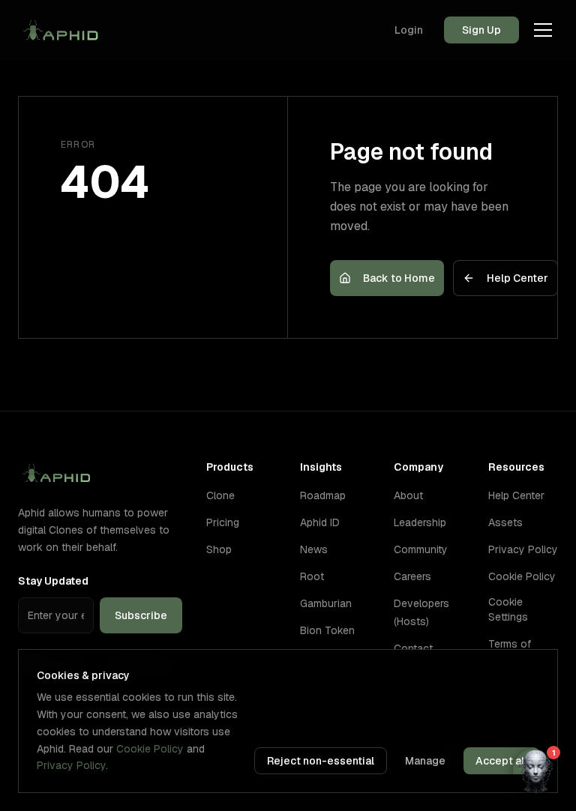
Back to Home (399, 278)
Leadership (420, 522)
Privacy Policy (523, 549)
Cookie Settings (508, 609)
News (314, 549)
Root (312, 576)
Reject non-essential (320, 761)
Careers (412, 576)
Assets (505, 522)
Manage (425, 761)
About (408, 495)
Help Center (517, 278)
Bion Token (327, 630)
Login (408, 30)
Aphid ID (320, 522)
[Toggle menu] (543, 30)
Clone (220, 495)
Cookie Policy (522, 576)
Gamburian (326, 603)
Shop (219, 549)
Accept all (501, 761)
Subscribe (141, 615)
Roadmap (323, 495)
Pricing (222, 522)
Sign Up (481, 30)
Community (421, 549)
